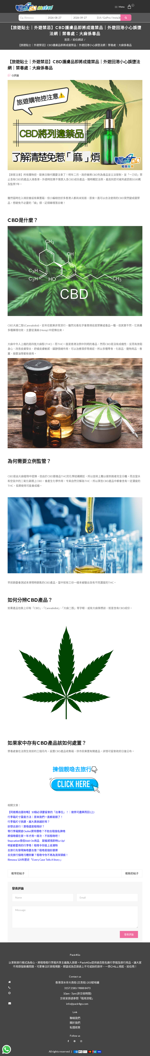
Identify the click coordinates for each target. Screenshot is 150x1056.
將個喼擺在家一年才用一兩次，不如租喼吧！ (34, 835)
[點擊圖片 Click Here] (75, 786)
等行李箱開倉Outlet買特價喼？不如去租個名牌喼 (36, 831)
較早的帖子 (18, 873)
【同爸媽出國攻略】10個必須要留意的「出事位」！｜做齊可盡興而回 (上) (51, 812)
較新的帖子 (132, 873)
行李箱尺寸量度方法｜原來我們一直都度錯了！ (35, 817)
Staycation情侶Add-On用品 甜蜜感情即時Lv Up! (36, 840)
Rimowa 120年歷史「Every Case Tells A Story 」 (35, 859)
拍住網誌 (78, 39)
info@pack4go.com (77, 1003)
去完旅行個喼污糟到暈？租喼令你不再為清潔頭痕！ (38, 855)
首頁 (67, 39)
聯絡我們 (75, 1018)
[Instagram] (81, 1041)
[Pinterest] (75, 1041)
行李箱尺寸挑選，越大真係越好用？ (29, 821)
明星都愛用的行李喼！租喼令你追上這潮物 (33, 845)
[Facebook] (68, 1041)
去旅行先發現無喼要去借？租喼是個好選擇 (33, 850)
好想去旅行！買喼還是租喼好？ (26, 826)
